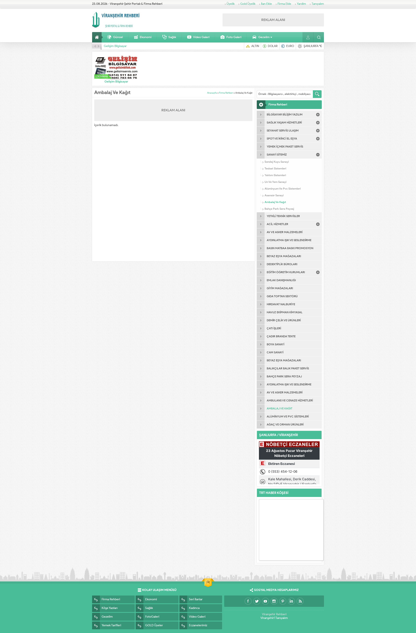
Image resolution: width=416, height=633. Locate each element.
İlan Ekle (266, 4)
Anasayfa (97, 37)
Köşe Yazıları (110, 608)
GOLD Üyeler (154, 625)
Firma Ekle (284, 4)
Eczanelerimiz (198, 625)
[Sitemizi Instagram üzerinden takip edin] (274, 601)
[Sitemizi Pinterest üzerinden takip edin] (283, 601)
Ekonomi (145, 37)
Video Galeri (201, 37)
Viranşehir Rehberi (274, 614)
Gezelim (264, 37)
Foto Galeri (233, 37)
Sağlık (172, 37)
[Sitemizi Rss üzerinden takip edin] (300, 601)
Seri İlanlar (196, 599)
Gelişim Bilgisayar (115, 46)
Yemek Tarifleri (111, 625)
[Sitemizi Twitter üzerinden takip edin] (257, 601)
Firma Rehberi (226, 92)
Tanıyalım (318, 4)
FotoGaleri (152, 616)
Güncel (118, 37)
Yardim (301, 4)
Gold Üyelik (247, 4)
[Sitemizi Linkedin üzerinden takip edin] (291, 601)
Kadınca (194, 608)
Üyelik (231, 4)
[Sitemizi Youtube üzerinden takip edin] (265, 601)
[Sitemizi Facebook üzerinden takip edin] (248, 601)
